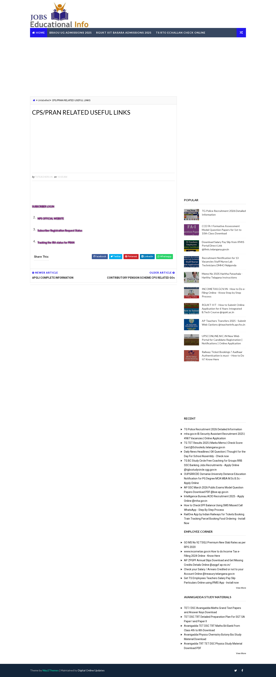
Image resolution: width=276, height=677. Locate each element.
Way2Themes (50, 670)
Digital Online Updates (91, 670)
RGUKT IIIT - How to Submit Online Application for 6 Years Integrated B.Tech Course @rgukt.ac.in (223, 308)
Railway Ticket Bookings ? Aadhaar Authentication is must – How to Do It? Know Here (223, 355)
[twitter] (235, 670)
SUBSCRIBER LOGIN (43, 206)
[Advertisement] (138, 66)
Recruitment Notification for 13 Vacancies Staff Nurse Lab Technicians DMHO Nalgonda (220, 261)
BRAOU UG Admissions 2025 (70, 32)
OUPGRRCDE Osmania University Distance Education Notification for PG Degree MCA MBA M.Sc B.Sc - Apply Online (215, 478)
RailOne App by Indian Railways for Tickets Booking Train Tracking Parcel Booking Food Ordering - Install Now (214, 519)
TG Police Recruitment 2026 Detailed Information (213, 429)
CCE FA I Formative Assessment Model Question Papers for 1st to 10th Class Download (221, 229)
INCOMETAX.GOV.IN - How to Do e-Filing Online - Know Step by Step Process (223, 292)
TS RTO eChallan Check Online (180, 32)
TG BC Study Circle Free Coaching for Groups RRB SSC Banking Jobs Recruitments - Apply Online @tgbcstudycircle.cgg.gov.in (213, 465)
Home (40, 32)
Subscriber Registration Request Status (60, 230)
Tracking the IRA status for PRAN (56, 242)
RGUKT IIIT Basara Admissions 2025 (123, 32)
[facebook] (242, 670)
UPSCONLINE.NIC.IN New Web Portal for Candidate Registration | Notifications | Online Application (222, 339)
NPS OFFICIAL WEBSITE (51, 218)
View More (241, 588)
